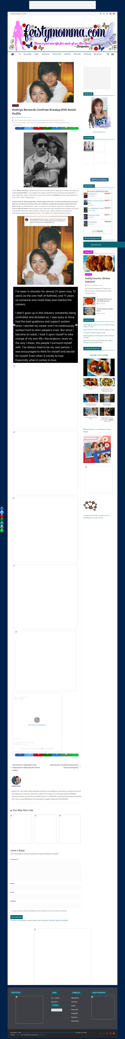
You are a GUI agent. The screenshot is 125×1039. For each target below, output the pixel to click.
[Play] (100, 368)
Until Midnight (92, 222)
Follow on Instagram (100, 180)
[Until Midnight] (85, 222)
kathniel (30, 120)
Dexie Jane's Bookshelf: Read (97, 191)
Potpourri (87, 54)
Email (12, 892)
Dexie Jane (28, 117)
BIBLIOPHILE (98, 54)
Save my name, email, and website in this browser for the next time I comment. (40, 911)
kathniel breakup (37, 120)
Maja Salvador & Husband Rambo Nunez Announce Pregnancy (64, 766)
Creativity (67, 54)
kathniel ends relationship (48, 120)
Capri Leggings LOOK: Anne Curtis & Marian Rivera (98, 325)
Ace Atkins (91, 205)
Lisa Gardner (92, 196)
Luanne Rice (91, 224)
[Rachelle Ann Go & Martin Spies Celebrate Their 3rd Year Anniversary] (21, 816)
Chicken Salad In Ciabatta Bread (105, 310)
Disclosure (27, 54)
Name (12, 883)
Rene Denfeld (92, 210)
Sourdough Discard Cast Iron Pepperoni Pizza (104, 300)
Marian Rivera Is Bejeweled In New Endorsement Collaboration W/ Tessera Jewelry (26, 767)
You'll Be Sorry (92, 194)
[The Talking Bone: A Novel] (85, 208)
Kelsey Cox (91, 217)
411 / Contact (55, 998)
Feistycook (45, 54)
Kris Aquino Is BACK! (89, 333)
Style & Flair (56, 54)
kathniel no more (60, 120)
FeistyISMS (77, 54)
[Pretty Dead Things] (85, 215)
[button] (91, 385)
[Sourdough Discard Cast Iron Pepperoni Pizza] (89, 301)
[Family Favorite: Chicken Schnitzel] (99, 263)
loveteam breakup (16, 125)
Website (13, 901)
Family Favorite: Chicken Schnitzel (97, 280)
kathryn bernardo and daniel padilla (36, 122)
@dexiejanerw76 (96, 244)
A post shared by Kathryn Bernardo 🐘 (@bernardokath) (37, 748)
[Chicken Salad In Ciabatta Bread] (89, 311)
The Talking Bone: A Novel (96, 208)
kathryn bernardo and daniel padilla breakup (57, 122)
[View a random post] (112, 54)
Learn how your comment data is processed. (52, 920)
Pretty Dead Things (93, 215)
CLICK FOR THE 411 (99, 132)
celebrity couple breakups (20, 120)
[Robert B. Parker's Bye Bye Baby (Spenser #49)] (85, 201)
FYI (20, 54)
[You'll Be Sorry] (85, 194)
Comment (14, 859)
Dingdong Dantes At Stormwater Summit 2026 (97, 336)
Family (36, 54)
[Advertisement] (62, 5)
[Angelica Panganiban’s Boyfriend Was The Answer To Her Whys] (70, 816)
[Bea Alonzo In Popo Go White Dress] (45, 816)
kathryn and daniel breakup (19, 122)
